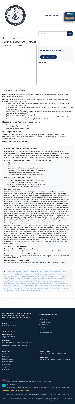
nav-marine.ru (43, 325)
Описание (9, 90)
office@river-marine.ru (9, 325)
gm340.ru (5, 354)
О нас (5, 300)
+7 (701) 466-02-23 (9, 337)
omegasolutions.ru (45, 317)
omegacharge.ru (7, 367)
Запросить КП (49, 57)
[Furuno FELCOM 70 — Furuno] (19, 65)
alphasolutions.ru (44, 330)
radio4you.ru (6, 356)
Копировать (69, 17)
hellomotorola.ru (7, 359)
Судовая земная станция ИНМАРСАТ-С (24, 38)
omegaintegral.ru (7, 369)
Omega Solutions (34, 394)
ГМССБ (8, 38)
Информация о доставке (11, 303)
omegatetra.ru (6, 364)
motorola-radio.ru (7, 362)
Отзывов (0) (21, 90)
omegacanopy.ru (7, 372)
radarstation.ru (43, 319)
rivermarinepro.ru (44, 322)
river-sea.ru (42, 327)
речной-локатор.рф (45, 332)
